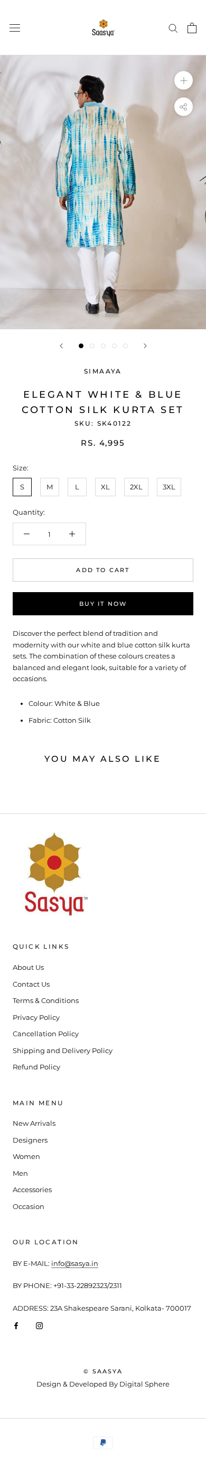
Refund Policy (36, 1067)
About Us (28, 967)
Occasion (28, 1206)
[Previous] (61, 345)
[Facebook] (16, 1325)
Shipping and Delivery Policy (63, 1050)
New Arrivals (34, 1123)
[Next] (145, 345)
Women (26, 1156)
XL (105, 487)
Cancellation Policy (46, 1033)
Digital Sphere (144, 1384)
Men (20, 1173)
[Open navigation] (15, 28)
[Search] (173, 27)
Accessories (32, 1189)
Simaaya (103, 371)
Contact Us (31, 984)
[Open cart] (192, 28)
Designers (30, 1140)
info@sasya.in (74, 1263)
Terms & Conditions (46, 1000)
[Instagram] (39, 1325)
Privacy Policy (36, 1017)
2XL (136, 487)
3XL (169, 487)
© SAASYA (103, 1371)
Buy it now (103, 603)
